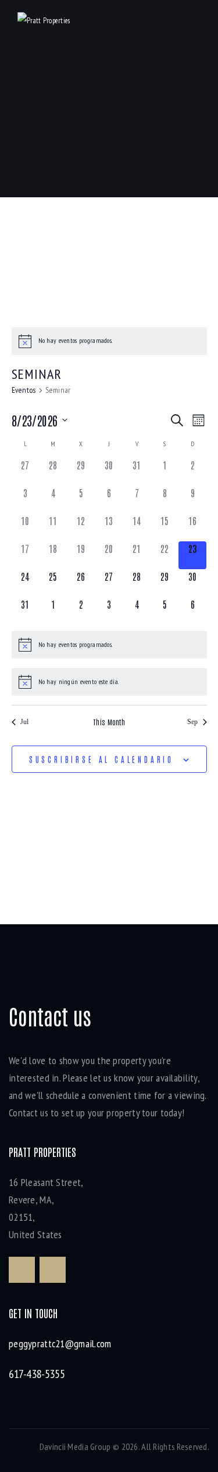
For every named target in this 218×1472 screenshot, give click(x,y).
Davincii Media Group (75, 1446)
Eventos (24, 390)
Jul (24, 722)
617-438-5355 (37, 1373)
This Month (109, 721)
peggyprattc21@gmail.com (60, 1343)
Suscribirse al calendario (101, 759)
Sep (192, 722)
